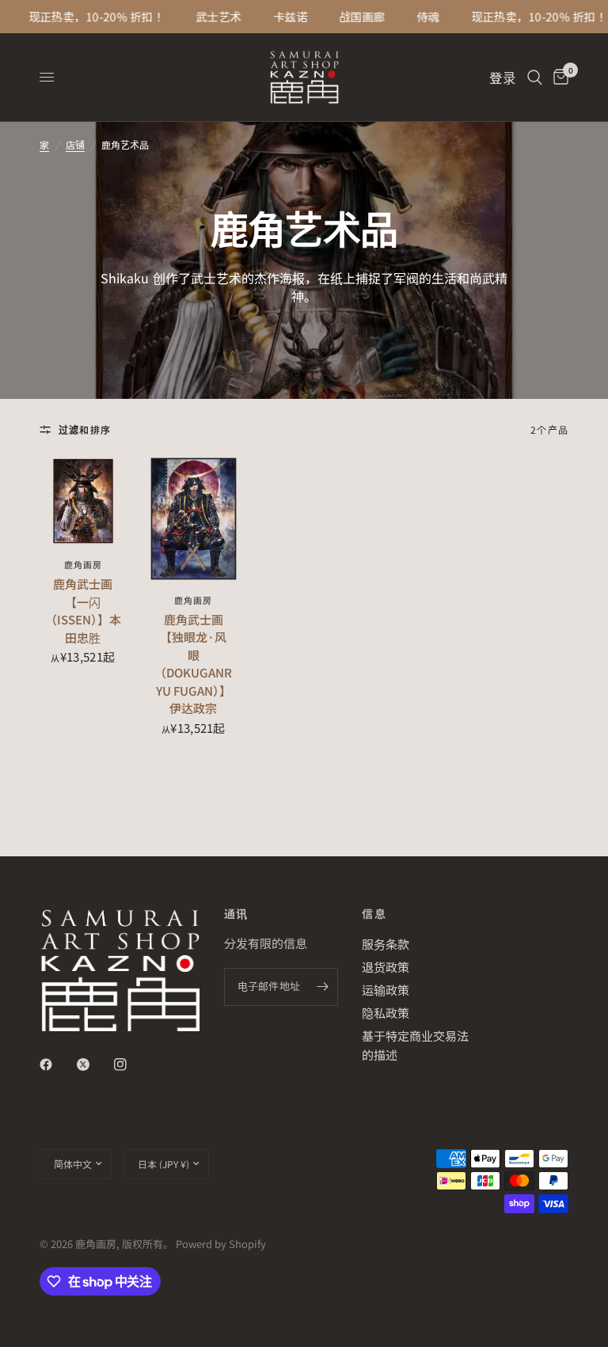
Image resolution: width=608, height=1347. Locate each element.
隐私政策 (385, 1012)
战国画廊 (353, 16)
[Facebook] (57, 1064)
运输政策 (385, 989)
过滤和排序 (85, 429)
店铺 (75, 144)
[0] (558, 77)
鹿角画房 (83, 564)
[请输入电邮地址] (322, 987)
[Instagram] (131, 1064)
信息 (374, 913)
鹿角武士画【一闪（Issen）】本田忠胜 (83, 610)
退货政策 (385, 966)
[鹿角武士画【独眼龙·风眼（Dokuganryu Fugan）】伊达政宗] (194, 518)
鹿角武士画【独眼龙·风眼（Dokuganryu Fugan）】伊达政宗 (193, 664)
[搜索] (535, 77)
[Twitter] (94, 1064)
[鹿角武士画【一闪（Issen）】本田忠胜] (83, 500)
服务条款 (385, 943)
